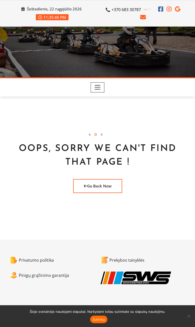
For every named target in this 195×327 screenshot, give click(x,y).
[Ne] (188, 316)
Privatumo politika (36, 260)
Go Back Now (99, 185)
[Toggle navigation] (98, 87)
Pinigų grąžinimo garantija (44, 275)
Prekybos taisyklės (126, 260)
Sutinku (99, 319)
